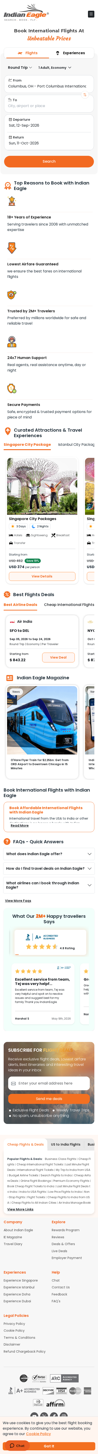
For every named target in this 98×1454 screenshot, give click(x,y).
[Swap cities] (85, 95)
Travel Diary (13, 1244)
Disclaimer (12, 1344)
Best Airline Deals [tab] (20, 604)
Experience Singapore (21, 1280)
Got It (49, 1446)
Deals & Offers (63, 1244)
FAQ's (56, 1301)
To (15, 100)
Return (18, 137)
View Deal (58, 657)
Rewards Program (66, 1230)
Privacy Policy (14, 1323)
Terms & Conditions (19, 1337)
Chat (56, 1280)
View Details (42, 576)
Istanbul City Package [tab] (77, 444)
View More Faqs (18, 900)
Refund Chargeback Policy (25, 1351)
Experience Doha (17, 1294)
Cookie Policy (14, 1330)
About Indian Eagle (18, 1230)
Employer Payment (67, 1258)
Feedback (59, 1294)
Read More (20, 825)
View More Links (20, 1209)
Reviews (58, 1237)
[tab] (27, 53)
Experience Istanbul (19, 1287)
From (17, 80)
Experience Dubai (17, 1301)
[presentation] (27, 53)
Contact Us (61, 1287)
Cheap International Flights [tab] (69, 604)
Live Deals (59, 1251)
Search (49, 161)
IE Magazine (13, 1237)
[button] (91, 14)
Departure (21, 119)
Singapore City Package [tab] (27, 444)
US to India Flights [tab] (65, 1144)
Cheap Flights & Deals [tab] (25, 1144)
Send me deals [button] (49, 1098)
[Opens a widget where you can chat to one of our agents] (17, 1446)
